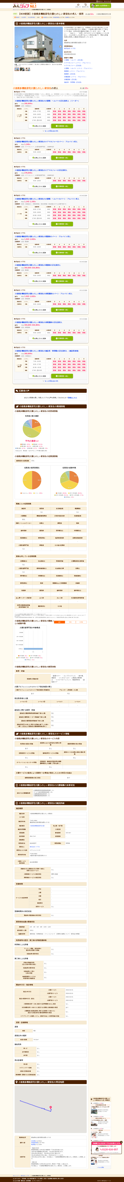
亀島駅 (67, 17)
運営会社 (23, 1180)
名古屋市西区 (31, 17)
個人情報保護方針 (32, 1178)
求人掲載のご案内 (42, 1178)
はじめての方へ (17, 1178)
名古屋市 (24, 17)
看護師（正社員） (70, 74)
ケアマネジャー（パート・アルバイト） (78, 63)
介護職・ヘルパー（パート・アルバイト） (78, 68)
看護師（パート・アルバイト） (74, 71)
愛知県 (18, 17)
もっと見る (101, 1167)
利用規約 (24, 1178)
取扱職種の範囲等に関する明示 (56, 1178)
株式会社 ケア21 (25, 9)
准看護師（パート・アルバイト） (75, 77)
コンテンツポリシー (37, 1180)
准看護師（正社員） (71, 79)
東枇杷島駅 (56, 17)
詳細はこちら (72, 397)
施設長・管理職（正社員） (73, 82)
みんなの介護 (16, 1180)
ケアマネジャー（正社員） (73, 65)
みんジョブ (16, 9)
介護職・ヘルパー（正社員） (74, 60)
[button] (50, 1107)
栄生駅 (45, 17)
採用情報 (28, 1180)
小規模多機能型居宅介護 (37, 825)
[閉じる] (121, 1142)
